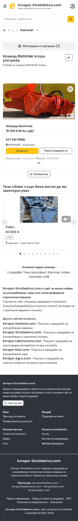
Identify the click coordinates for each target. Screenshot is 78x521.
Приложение (14, 403)
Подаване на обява (52, 416)
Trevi (26, 272)
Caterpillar (14, 272)
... (21, 30)
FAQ (5, 443)
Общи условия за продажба (48, 498)
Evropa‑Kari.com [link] (54, 486)
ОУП (68, 498)
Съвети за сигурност (14, 433)
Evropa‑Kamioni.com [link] (45, 483)
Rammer (54, 272)
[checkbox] (70, 89)
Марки (6, 438)
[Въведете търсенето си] (70, 19)
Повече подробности (56, 150)
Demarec (35, 277)
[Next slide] (74, 222)
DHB (46, 277)
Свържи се (22, 150)
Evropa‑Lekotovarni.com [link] (26, 486)
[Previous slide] (4, 222)
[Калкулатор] (69, 57)
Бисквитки (56, 502)
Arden (65, 272)
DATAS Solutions (52, 443)
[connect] (73, 6)
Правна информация (18, 498)
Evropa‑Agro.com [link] (39, 490)
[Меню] (5, 6)
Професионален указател (17, 421)
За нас (45, 433)
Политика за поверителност (32, 502)
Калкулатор (40, 174)
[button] (20, 254)
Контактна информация (55, 438)
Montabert (39, 272)
